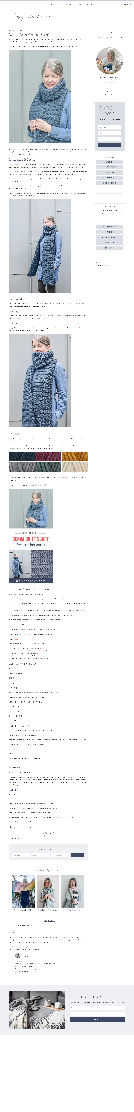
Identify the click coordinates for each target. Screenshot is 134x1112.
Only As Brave (31, 18)
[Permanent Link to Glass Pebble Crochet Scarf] (48, 907)
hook (42, 648)
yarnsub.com (68, 477)
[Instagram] (125, 2)
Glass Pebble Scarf (76, 328)
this (30, 651)
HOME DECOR (109, 167)
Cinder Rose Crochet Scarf (72, 910)
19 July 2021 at (26, 956)
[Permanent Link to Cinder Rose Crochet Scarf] (72, 907)
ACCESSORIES (109, 178)
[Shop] (128, 2)
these (38, 656)
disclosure (56, 152)
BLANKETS (109, 162)
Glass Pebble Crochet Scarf (48, 910)
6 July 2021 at (20, 928)
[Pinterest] (123, 2)
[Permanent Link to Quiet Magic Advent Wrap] (23, 907)
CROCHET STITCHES (110, 183)
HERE (76, 46)
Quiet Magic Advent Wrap (24, 910)
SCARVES (11, 30)
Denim (17, 639)
